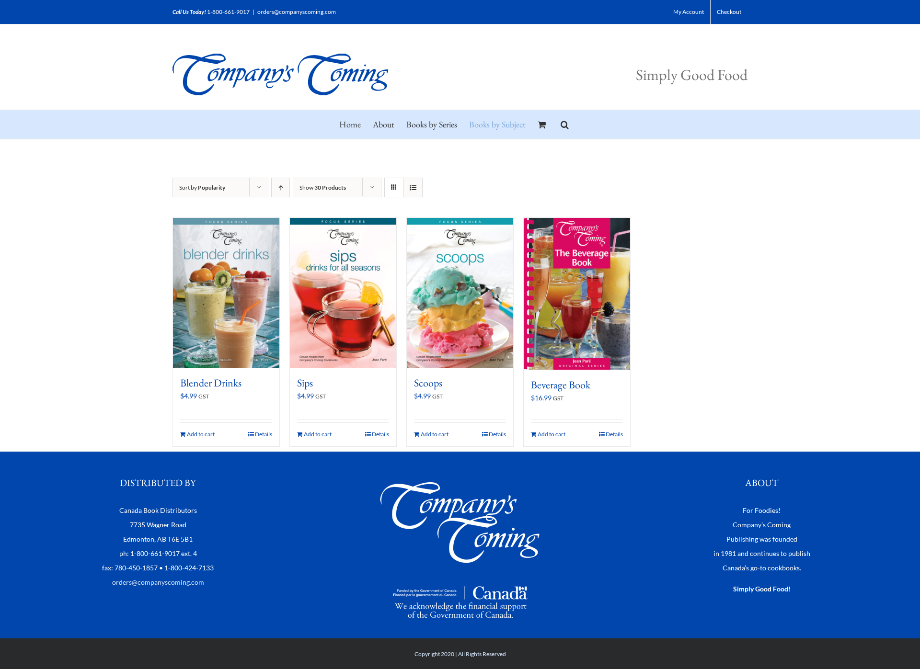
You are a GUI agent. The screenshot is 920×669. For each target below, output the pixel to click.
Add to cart (201, 434)
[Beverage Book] (577, 294)
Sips (305, 383)
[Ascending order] (280, 187)
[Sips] (343, 293)
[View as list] (412, 187)
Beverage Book (560, 385)
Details (263, 434)
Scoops (428, 383)
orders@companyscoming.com (296, 11)
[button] (565, 124)
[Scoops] (460, 293)
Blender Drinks (211, 383)
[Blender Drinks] (226, 293)
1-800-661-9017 (228, 11)
